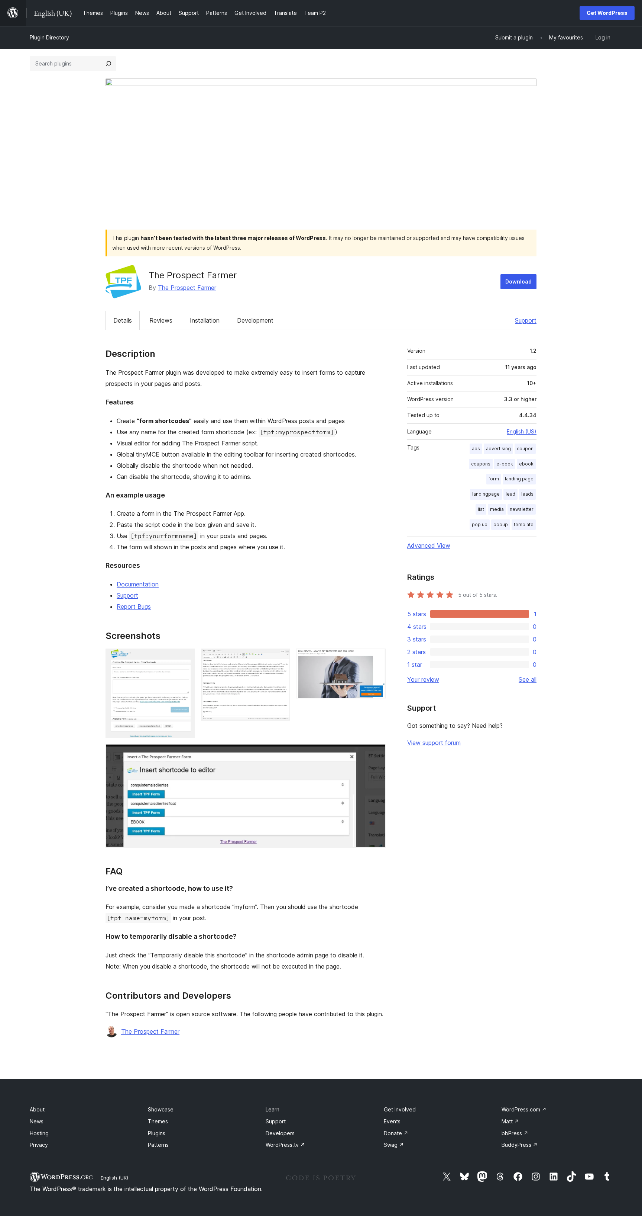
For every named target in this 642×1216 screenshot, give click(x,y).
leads (527, 494)
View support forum (434, 742)
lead (510, 494)
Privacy (39, 1145)
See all (527, 679)
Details (122, 320)
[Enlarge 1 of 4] (185, 658)
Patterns (158, 1145)
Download (518, 281)
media (497, 509)
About (37, 1109)
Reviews (160, 320)
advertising (498, 448)
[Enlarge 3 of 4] (375, 658)
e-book (504, 464)
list (481, 509)
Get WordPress (607, 13)
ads (476, 448)
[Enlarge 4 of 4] (375, 754)
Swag (394, 1145)
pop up (479, 524)
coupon (525, 448)
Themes (158, 1121)
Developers (280, 1133)
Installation (205, 320)
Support (525, 320)
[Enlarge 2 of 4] (280, 658)
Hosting (39, 1133)
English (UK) (114, 1178)
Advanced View (428, 545)
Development (255, 320)
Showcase (161, 1109)
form (494, 478)
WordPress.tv (285, 1145)
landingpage (486, 494)
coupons (480, 464)
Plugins (156, 1133)
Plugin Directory (49, 37)
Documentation (138, 584)
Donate (396, 1133)
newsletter (522, 509)
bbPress (515, 1133)
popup (500, 524)
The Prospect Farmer (187, 287)
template (524, 524)
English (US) (521, 431)
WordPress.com (524, 1109)
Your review (423, 679)
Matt (510, 1121)
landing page (519, 478)
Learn (272, 1109)
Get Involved (400, 1109)
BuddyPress (520, 1145)
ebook (526, 464)
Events (392, 1121)
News (36, 1121)
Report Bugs (134, 606)
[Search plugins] (108, 63)
